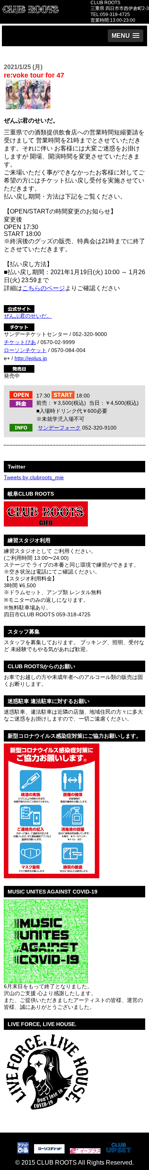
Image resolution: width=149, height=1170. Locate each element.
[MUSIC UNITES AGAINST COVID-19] (46, 980)
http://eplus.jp (31, 358)
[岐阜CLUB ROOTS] (46, 524)
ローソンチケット (25, 350)
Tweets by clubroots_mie (34, 477)
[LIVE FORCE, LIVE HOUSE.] (46, 1114)
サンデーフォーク (59, 428)
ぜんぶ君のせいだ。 (28, 316)
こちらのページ (43, 288)
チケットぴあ (20, 342)
